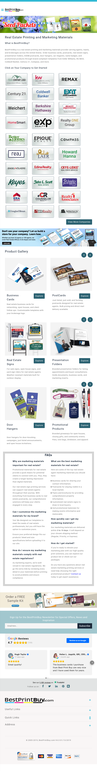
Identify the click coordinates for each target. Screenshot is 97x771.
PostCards (59, 295)
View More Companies (79, 222)
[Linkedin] (56, 687)
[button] (5, 663)
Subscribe (84, 625)
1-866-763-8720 (6, 14)
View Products (17, 81)
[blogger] (68, 687)
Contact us (76, 574)
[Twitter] (49, 687)
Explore (39, 296)
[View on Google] (10, 655)
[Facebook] (43, 687)
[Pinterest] (63, 687)
